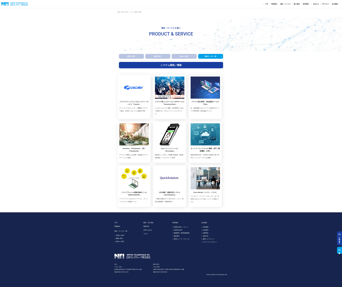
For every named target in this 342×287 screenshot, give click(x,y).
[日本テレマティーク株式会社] (14, 4)
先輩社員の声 (178, 230)
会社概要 (335, 4)
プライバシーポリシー (210, 242)
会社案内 (205, 230)
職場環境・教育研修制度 (181, 233)
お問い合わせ (147, 230)
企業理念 (205, 233)
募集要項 (176, 236)
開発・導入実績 (148, 222)
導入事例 (297, 4)
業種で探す (119, 238)
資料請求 (146, 226)
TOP (266, 4)
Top (119, 12)
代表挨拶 (205, 227)
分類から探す (120, 235)
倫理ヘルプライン (208, 239)
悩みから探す (120, 241)
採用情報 (306, 4)
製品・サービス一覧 (120, 231)
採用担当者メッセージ (181, 227)
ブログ (145, 234)
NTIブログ (325, 4)
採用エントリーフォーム (181, 239)
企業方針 (205, 236)
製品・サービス (285, 4)
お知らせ (316, 4)
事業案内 (274, 4)
